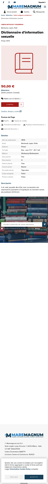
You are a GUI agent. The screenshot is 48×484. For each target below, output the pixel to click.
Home (3, 15)
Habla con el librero (11, 98)
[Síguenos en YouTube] (14, 2)
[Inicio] (24, 7)
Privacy (37, 229)
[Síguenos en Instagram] (9, 2)
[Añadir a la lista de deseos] (21, 104)
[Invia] (44, 224)
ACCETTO (34, 477)
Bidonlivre (9, 15)
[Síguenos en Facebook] (3, 2)
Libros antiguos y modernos (22, 15)
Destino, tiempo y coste (10, 111)
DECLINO (14, 477)
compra (10, 104)
